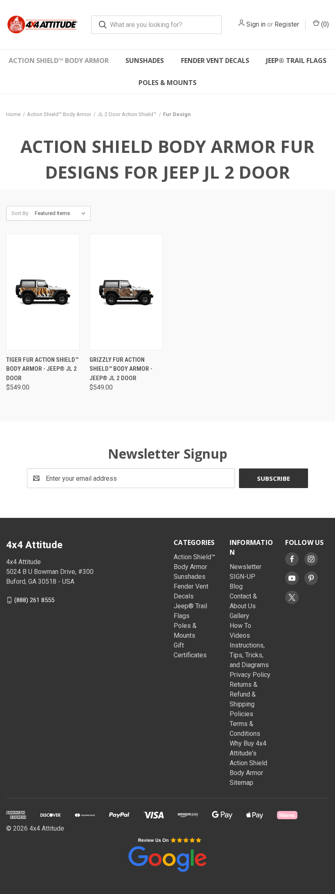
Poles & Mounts (167, 82)
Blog (236, 586)
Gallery (239, 616)
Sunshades (144, 60)
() (324, 24)
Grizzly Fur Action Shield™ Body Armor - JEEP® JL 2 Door (120, 369)
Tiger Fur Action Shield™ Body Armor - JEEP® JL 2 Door (42, 369)
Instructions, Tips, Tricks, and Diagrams (249, 655)
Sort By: (20, 213)
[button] (167, 854)
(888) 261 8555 (34, 600)
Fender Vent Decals (215, 60)
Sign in (256, 24)
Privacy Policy (250, 675)
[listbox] (62, 213)
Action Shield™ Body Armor (59, 60)
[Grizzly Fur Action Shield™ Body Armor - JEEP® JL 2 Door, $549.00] (126, 292)
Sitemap (241, 782)
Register (287, 24)
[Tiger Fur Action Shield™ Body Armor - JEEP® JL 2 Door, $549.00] (43, 292)
